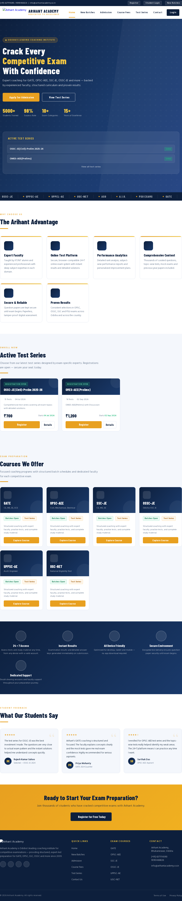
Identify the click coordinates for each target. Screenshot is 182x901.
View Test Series (59, 97)
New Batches (173, 3)
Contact (157, 12)
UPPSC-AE (116, 873)
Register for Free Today (92, 816)
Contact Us (76, 879)
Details (48, 424)
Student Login (153, 3)
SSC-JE (114, 861)
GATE (113, 848)
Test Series (142, 12)
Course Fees (123, 12)
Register (134, 3)
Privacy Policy (176, 895)
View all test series (91, 167)
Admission (106, 12)
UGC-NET (115, 879)
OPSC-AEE (116, 855)
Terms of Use (160, 895)
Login (173, 12)
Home (72, 12)
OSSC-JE (115, 867)
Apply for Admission (21, 97)
